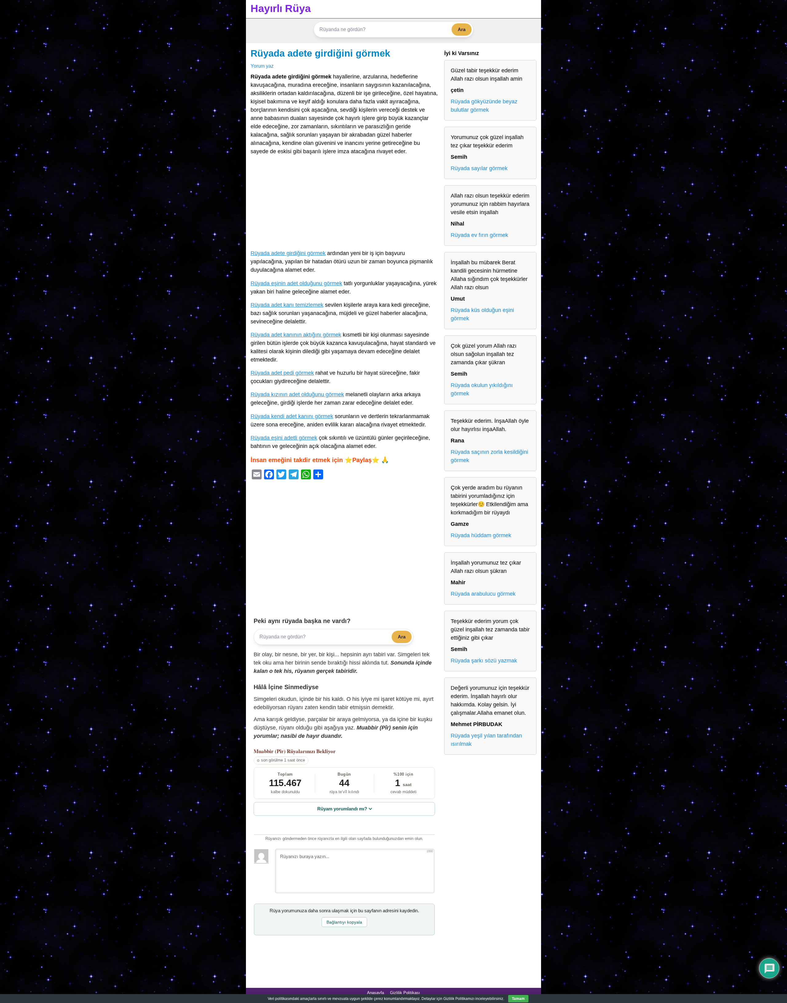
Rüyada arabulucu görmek (483, 594)
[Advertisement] (344, 204)
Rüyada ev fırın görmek (479, 235)
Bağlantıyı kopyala (344, 922)
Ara (461, 29)
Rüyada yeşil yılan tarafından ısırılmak (486, 740)
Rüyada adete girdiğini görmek (320, 53)
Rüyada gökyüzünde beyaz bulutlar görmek (484, 105)
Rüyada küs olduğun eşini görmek (482, 314)
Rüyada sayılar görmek (479, 168)
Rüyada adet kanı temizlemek (287, 305)
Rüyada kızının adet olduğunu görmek (297, 394)
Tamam (518, 999)
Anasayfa (375, 992)
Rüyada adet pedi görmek (282, 373)
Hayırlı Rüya (281, 8)
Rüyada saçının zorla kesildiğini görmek (489, 456)
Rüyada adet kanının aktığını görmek (296, 335)
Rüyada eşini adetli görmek (284, 438)
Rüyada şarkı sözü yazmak (484, 660)
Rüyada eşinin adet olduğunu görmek (296, 283)
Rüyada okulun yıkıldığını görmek (482, 389)
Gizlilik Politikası (405, 992)
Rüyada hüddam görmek (481, 535)
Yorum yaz (262, 66)
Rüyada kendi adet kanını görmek (292, 416)
